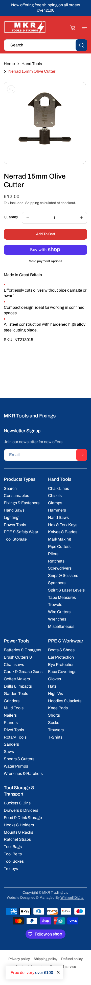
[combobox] (45, 45)
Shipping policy (45, 959)
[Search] (81, 45)
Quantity (11, 217)
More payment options (45, 261)
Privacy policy (19, 959)
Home (9, 64)
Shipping (32, 203)
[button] (82, 27)
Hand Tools (31, 64)
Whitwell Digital (72, 897)
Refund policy (72, 959)
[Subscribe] (81, 455)
